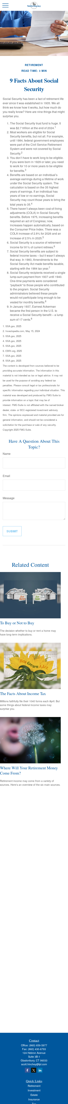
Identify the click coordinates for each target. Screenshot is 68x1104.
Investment (34, 1090)
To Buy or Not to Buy (17, 622)
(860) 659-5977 (38, 1045)
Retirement (34, 1086)
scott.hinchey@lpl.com (34, 1064)
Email (6, 476)
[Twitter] (33, 1070)
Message (9, 498)
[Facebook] (27, 1070)
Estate (34, 1095)
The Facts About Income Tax (23, 693)
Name (7, 454)
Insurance (34, 1099)
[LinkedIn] (40, 1070)
